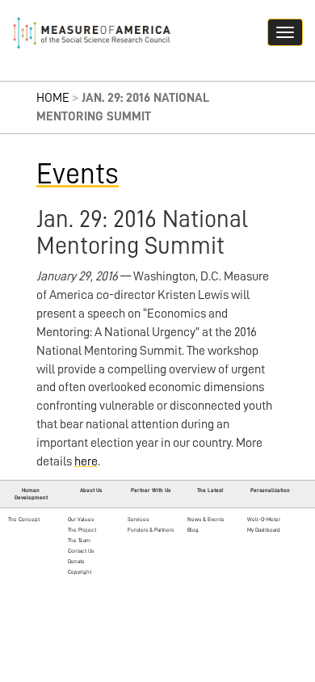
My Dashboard (263, 530)
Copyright (79, 572)
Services (138, 519)
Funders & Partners (151, 530)
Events (77, 173)
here (86, 461)
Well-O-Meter (263, 519)
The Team (79, 540)
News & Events (205, 519)
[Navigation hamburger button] (285, 32)
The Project (82, 530)
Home (52, 97)
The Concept (24, 519)
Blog (193, 530)
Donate (76, 561)
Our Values (81, 519)
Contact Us (81, 551)
